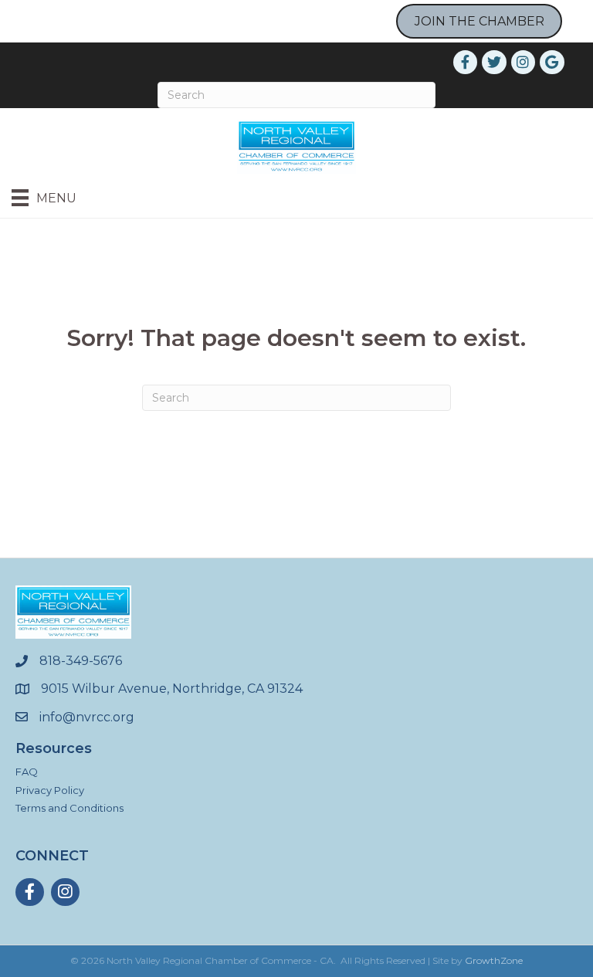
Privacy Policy (49, 790)
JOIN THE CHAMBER (479, 21)
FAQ (26, 771)
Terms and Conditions (69, 808)
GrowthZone (494, 960)
